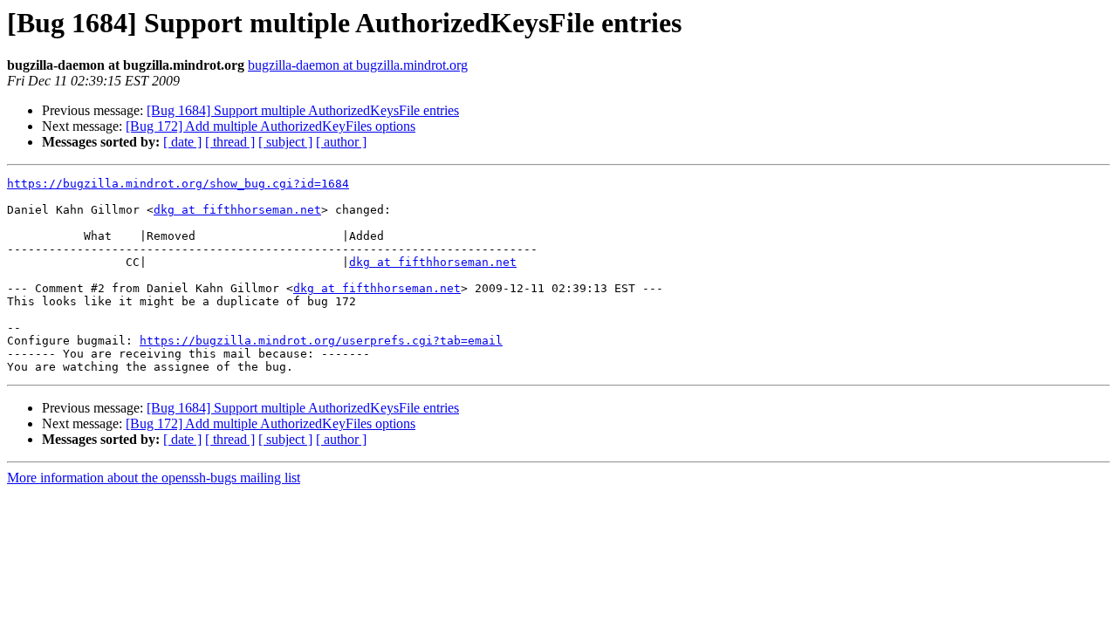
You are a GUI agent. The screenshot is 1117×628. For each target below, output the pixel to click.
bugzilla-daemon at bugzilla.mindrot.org (358, 65)
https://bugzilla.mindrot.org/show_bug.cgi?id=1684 (178, 183)
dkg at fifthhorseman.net (237, 209)
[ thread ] (230, 141)
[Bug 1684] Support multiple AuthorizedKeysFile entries (303, 110)
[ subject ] (285, 141)
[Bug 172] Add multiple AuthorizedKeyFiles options (270, 126)
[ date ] (182, 141)
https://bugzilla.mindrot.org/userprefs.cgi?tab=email (321, 340)
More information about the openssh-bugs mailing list (153, 477)
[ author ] (341, 141)
